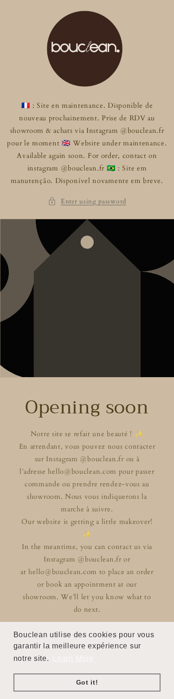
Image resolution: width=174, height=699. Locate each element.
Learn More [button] (72, 658)
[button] (87, 201)
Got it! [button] (87, 682)
